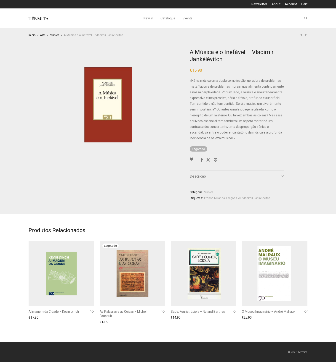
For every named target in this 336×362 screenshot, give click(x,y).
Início (32, 35)
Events (187, 18)
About (276, 4)
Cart (304, 4)
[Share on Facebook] (201, 160)
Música (54, 35)
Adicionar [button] (34, 318)
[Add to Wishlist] (193, 159)
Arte (42, 35)
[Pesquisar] (306, 18)
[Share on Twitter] (208, 160)
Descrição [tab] (198, 176)
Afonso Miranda (214, 198)
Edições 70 (233, 198)
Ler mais (104, 322)
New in (148, 18)
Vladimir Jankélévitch (256, 198)
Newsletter (259, 4)
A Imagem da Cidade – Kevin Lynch (54, 311)
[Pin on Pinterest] (216, 160)
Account (291, 4)
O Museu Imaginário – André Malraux (268, 311)
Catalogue (167, 18)
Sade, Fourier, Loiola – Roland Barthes (198, 311)
